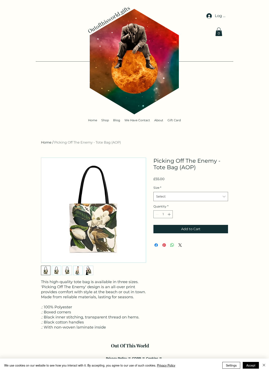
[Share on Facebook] (156, 245)
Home (46, 142)
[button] (218, 32)
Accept (250, 365)
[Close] (263, 365)
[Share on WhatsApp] (172, 245)
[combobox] (190, 196)
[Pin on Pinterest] (164, 245)
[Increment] (169, 214)
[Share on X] (180, 245)
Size (157, 188)
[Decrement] (156, 214)
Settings (231, 365)
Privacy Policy (166, 365)
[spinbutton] (163, 214)
